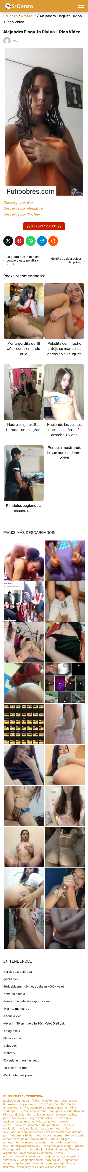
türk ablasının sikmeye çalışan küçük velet (34, 986)
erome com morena (33, 1111)
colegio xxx (12, 1031)
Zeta (15, 40)
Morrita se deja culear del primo (66, 260)
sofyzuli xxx (53, 1160)
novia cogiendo (28, 1128)
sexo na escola (14, 994)
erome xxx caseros (49, 1135)
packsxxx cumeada (16, 1100)
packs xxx (11, 979)
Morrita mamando (16, 1009)
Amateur (28, 16)
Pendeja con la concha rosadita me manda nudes (44, 1137)
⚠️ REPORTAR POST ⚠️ (44, 226)
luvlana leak (69, 1100)
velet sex (10, 1046)
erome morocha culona (31, 1142)
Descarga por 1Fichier (21, 214)
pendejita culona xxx (28, 1156)
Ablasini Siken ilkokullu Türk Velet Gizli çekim (36, 1023)
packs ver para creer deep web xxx (37, 1125)
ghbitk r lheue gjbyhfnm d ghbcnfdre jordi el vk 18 (43, 1147)
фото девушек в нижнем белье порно (41, 1167)
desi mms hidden (23, 1135)
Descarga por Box (18, 202)
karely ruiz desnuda (18, 972)
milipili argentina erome (28, 1163)
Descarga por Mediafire (23, 208)
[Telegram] (42, 241)
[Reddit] (53, 241)
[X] (8, 241)
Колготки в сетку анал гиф (20, 1104)
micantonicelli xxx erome (36, 1153)
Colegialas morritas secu (21, 1060)
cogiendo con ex (32, 1160)
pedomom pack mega (57, 1146)
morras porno (49, 1104)
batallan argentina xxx (25, 1146)
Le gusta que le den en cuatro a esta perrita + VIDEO (23, 260)
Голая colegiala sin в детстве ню (27, 1001)
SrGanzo (10, 16)
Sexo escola (12, 1038)
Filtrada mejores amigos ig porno (46, 1107)
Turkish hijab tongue (45, 1100)
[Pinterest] (19, 241)
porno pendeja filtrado (60, 1163)
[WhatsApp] (31, 241)
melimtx (9, 1053)
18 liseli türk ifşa (15, 1068)
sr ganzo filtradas (40, 1118)
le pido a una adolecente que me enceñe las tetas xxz (37, 1119)
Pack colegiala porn (18, 1075)
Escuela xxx (12, 1016)
